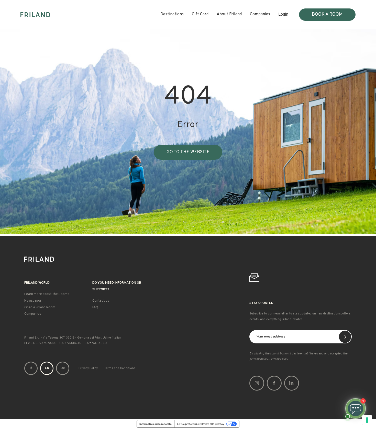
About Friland (229, 14)
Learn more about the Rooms (46, 294)
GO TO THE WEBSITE (188, 152)
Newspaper (32, 301)
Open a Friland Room (39, 307)
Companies (260, 14)
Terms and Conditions (119, 368)
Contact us (100, 301)
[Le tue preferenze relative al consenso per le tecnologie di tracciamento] (367, 420)
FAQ (95, 307)
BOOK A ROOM (327, 14)
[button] (31, 368)
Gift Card (200, 14)
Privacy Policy (88, 368)
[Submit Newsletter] (345, 337)
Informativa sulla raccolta (155, 423)
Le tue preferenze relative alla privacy (200, 423)
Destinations (172, 14)
